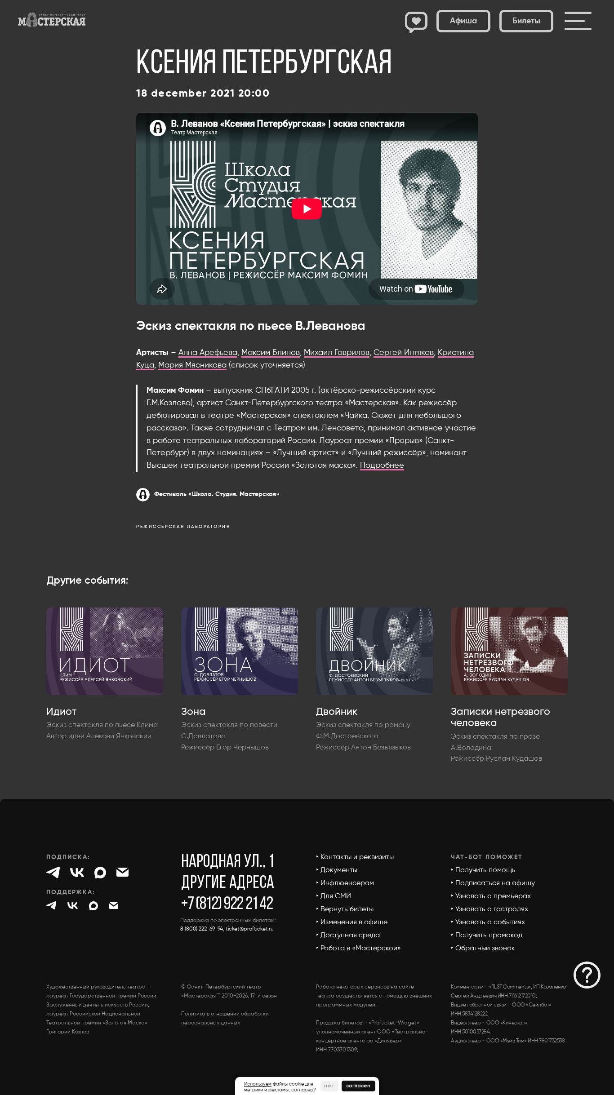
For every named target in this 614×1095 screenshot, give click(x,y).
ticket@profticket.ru (250, 929)
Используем (257, 1084)
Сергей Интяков (404, 353)
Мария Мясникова (192, 365)
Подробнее (382, 465)
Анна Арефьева (207, 353)
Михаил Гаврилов (336, 353)
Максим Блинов (270, 353)
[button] (526, 21)
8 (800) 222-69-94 (201, 929)
